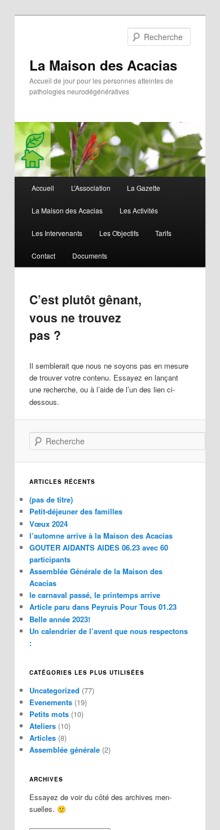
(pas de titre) (51, 499)
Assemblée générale (64, 749)
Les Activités (139, 210)
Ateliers (42, 725)
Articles (42, 737)
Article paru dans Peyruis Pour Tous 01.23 (103, 606)
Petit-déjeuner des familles (75, 511)
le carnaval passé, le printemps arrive (94, 594)
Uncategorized (54, 690)
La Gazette (143, 188)
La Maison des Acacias (103, 65)
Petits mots (49, 714)
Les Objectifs (119, 233)
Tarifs (163, 233)
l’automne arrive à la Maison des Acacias (101, 535)
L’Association (91, 188)
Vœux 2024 (48, 523)
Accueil (43, 188)
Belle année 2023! (59, 619)
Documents (89, 255)
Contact (43, 255)
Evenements (50, 702)
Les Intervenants (57, 233)
